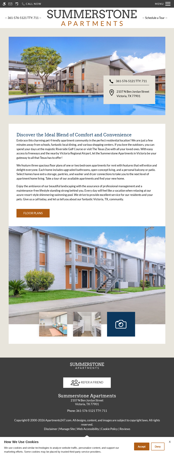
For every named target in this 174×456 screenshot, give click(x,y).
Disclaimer (50, 429)
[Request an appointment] (16, 4)
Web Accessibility (88, 429)
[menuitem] (155, 18)
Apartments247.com (58, 420)
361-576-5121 (23, 18)
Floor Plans (33, 213)
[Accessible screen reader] (4, 4)
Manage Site (67, 429)
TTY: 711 (87, 410)
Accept (142, 446)
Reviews (125, 429)
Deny (158, 446)
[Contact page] (10, 4)
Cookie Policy (109, 429)
